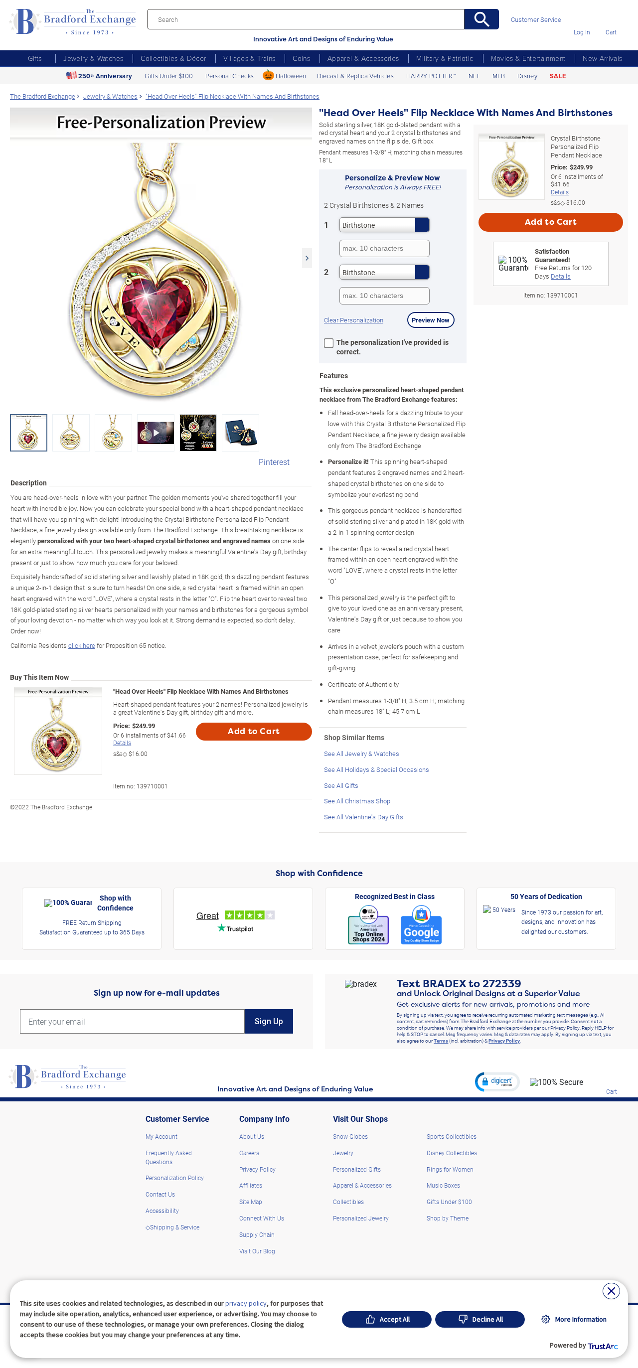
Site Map (250, 1202)
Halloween (291, 75)
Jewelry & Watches (93, 58)
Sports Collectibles (452, 1136)
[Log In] (582, 17)
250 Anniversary (105, 76)
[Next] (307, 258)
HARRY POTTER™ (431, 75)
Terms (441, 1040)
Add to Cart (254, 731)
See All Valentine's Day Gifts (363, 816)
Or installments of (149, 739)
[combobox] (384, 224)
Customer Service (536, 19)
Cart (611, 32)
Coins (301, 58)
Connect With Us (261, 1218)
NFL (474, 75)
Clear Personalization (353, 319)
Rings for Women (450, 1169)
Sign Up (269, 1021)
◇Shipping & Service (172, 1227)
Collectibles (348, 1202)
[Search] (482, 19)
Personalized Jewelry (361, 1218)
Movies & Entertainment (528, 58)
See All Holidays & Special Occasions (376, 769)
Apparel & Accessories (363, 58)
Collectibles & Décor (173, 58)
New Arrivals (602, 58)
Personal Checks (229, 75)
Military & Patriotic (444, 58)
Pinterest (274, 461)
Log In (582, 32)
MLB (498, 75)
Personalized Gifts (357, 1169)
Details (122, 743)
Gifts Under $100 (169, 75)
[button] (497, 1081)
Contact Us (160, 1194)
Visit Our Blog (257, 1251)
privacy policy (246, 1303)
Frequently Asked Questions (169, 1157)
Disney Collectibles (452, 1153)
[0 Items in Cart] (611, 17)
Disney (527, 75)
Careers (249, 1153)
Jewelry (343, 1153)
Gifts (35, 58)
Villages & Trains (249, 58)
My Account (161, 1136)
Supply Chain (257, 1234)
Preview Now (431, 319)
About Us (251, 1136)
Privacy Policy (504, 1040)
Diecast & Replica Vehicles (355, 75)
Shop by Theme (448, 1218)
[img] (611, 1077)
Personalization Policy (175, 1178)
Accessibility (162, 1211)
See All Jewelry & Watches (361, 753)
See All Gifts (341, 785)
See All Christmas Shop (357, 800)
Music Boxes (443, 1185)
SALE (558, 76)
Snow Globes (350, 1136)
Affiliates (250, 1185)
